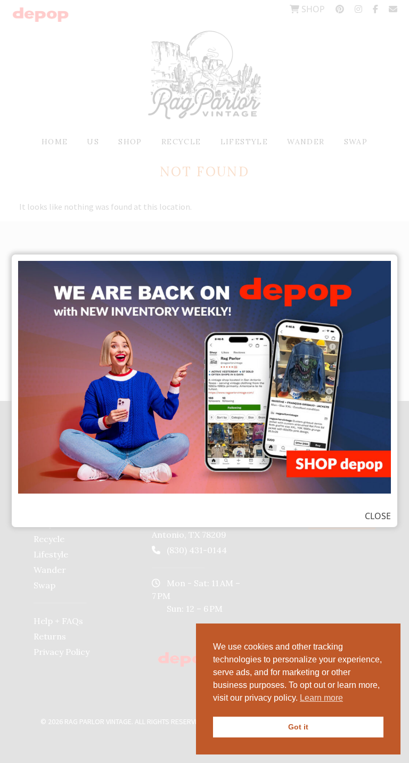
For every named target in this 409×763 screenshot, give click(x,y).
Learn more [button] (321, 697)
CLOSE (378, 516)
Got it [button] (298, 727)
